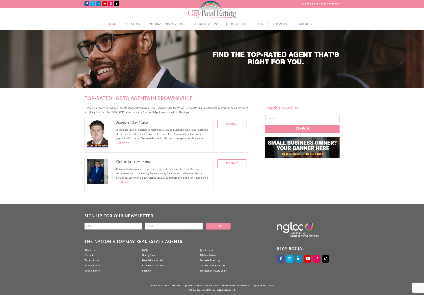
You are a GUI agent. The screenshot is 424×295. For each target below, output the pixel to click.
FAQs (145, 250)
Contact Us (90, 255)
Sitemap (146, 271)
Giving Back (148, 255)
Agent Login (206, 250)
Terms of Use (91, 260)
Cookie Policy (92, 271)
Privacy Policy (92, 265)
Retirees (305, 24)
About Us (133, 24)
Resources (239, 24)
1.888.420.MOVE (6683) (326, 3)
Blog (260, 24)
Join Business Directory (212, 265)
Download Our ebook (154, 265)
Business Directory (210, 260)
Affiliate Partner (208, 255)
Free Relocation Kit (207, 24)
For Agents (281, 24)
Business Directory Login (213, 271)
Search (302, 128)
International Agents (166, 24)
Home (112, 24)
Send (218, 226)
